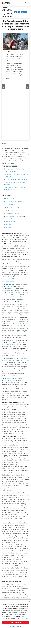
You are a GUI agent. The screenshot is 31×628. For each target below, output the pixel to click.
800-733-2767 (13, 293)
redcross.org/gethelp (8, 281)
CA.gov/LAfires (11, 216)
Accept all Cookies (15, 622)
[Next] (27, 86)
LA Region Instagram (10, 227)
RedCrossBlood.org (22, 323)
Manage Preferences (15, 626)
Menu (27, 3)
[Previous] (3, 86)
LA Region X (7, 224)
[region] (15, 613)
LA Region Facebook (10, 221)
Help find (6, 207)
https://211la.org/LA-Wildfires (10, 344)
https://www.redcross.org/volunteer (12, 333)
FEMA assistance (14, 210)
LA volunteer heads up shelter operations (16, 179)
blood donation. (15, 213)
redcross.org (17, 290)
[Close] (29, 601)
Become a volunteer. (10, 204)
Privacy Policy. (23, 618)
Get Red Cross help (9, 198)
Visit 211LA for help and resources (14, 201)
